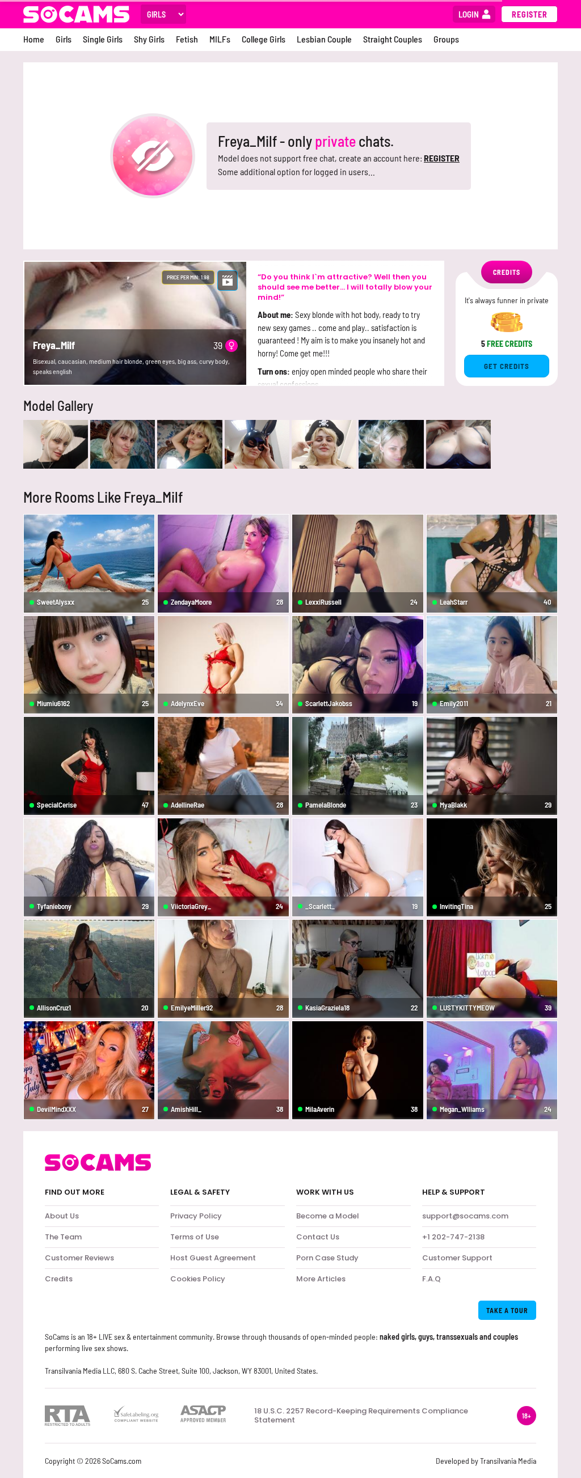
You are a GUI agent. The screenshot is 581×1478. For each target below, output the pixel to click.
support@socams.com (465, 1216)
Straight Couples (392, 38)
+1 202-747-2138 (453, 1236)
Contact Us (317, 1236)
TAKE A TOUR (507, 1310)
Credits (59, 1278)
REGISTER (442, 157)
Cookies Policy (197, 1278)
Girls (63, 38)
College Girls (263, 38)
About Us (62, 1216)
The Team (63, 1236)
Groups (446, 38)
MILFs (219, 38)
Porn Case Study (327, 1257)
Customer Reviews (79, 1257)
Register (530, 14)
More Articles (321, 1278)
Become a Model (327, 1216)
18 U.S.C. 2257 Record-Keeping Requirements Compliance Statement (361, 1416)
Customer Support (457, 1257)
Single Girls (103, 38)
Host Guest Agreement (213, 1257)
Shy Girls (149, 38)
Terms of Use (194, 1236)
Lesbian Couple (324, 38)
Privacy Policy (196, 1216)
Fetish (187, 38)
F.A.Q (431, 1278)
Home (33, 38)
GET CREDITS (506, 366)
